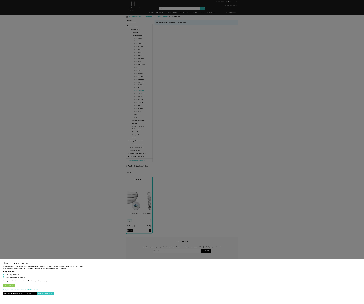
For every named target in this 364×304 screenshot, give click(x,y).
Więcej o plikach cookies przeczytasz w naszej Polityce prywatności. (21, 289)
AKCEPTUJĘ (9, 285)
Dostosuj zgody (30, 293)
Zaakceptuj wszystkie (45, 293)
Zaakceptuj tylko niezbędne (13, 293)
